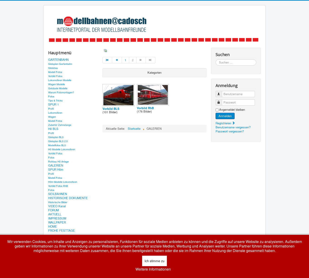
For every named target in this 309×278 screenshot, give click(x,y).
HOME (52, 226)
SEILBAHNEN (57, 194)
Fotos (51, 96)
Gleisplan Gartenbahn (60, 64)
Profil (51, 108)
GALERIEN (55, 165)
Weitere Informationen (153, 269)
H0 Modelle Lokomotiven (61, 149)
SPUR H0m (55, 169)
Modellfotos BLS (57, 145)
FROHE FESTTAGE (61, 231)
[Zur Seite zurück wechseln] (117, 60)
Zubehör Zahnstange (59, 125)
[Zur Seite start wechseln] (107, 60)
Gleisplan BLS (56, 137)
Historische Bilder (57, 202)
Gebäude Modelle (57, 88)
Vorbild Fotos (55, 76)
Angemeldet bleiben (232, 110)
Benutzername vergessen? (233, 127)
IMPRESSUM (57, 218)
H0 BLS (53, 129)
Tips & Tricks (55, 100)
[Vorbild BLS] (118, 105)
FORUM (53, 210)
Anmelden (225, 116)
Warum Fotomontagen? (61, 92)
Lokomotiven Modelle (59, 80)
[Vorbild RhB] (153, 104)
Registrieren (224, 123)
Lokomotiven (55, 112)
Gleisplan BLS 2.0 (58, 141)
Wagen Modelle (56, 84)
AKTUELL (54, 214)
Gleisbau (53, 68)
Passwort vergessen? (230, 131)
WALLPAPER (57, 222)
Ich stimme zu (154, 261)
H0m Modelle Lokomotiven (62, 182)
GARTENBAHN (58, 60)
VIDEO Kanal (57, 206)
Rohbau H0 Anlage (58, 161)
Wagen (52, 116)
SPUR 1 (53, 104)
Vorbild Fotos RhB (58, 186)
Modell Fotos (55, 72)
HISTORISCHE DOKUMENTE (68, 198)
